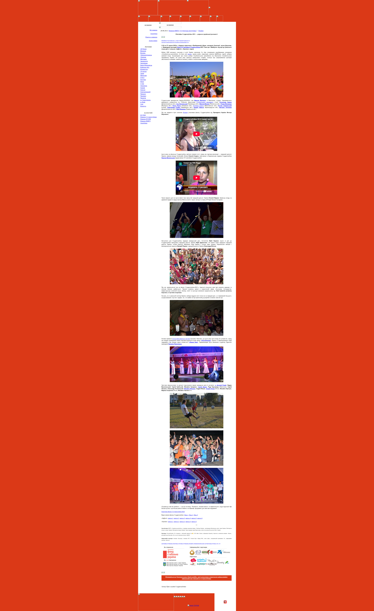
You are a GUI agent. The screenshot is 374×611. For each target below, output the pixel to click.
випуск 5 (194, 518)
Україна (200, 31)
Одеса (142, 77)
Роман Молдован (226, 104)
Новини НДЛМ (145, 119)
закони (190, 54)
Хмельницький (145, 92)
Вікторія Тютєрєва (225, 107)
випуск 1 (170, 518)
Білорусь (143, 106)
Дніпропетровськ (146, 55)
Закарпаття (144, 61)
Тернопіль (143, 86)
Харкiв (142, 88)
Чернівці (143, 96)
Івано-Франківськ (146, 65)
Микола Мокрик (204, 104)
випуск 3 (182, 518)
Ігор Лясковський (181, 104)
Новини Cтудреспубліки (148, 117)
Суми (142, 84)
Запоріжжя (143, 63)
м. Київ (142, 102)
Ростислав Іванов (226, 102)
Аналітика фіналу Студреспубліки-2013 (173, 511)
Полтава (143, 79)
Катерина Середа (198, 105)
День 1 (186, 515)
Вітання (185, 112)
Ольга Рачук (176, 105)
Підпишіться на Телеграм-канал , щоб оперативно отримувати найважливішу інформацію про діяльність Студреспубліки (196, 577)
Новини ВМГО (145, 121)
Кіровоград (144, 69)
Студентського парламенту (205, 102)
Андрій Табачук (199, 107)
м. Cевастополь (145, 100)
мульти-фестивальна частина (181, 338)
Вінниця (143, 51)
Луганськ (143, 71)
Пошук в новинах (151, 37)
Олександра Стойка (173, 107)
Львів (142, 73)
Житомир (143, 59)
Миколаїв (143, 75)
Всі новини (153, 30)
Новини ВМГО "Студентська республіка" (183, 31)
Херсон (142, 90)
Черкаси (143, 94)
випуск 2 (176, 518)
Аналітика (153, 33)
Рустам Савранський (225, 105)
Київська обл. (144, 67)
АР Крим (143, 49)
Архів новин (153, 40)
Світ (141, 104)
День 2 (191, 515)
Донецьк (143, 57)
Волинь (142, 53)
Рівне (142, 81)
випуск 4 (188, 518)
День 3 (196, 515)
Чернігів (143, 98)
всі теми (143, 115)
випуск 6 (199, 518)
